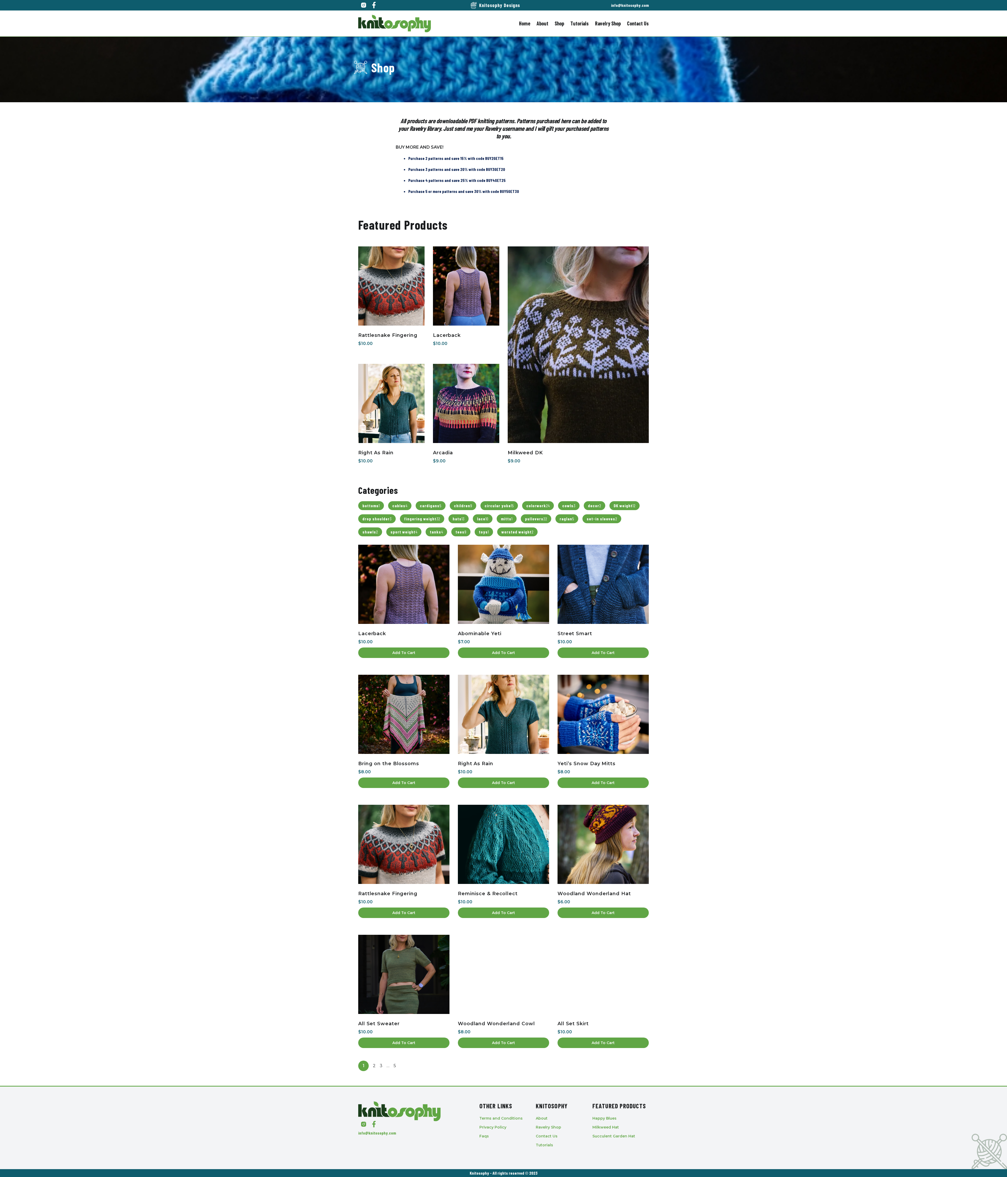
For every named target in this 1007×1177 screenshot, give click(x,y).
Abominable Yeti (479, 633)
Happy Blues (604, 1118)
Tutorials (579, 23)
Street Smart (575, 633)
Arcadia (443, 453)
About (542, 23)
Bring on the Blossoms (388, 763)
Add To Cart (403, 652)
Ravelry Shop (608, 23)
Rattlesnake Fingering (387, 335)
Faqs (484, 1136)
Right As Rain (376, 453)
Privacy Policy (492, 1127)
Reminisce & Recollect (488, 894)
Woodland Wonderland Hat (594, 894)
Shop (559, 23)
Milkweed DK (525, 453)
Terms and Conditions (501, 1118)
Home (524, 23)
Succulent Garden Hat (613, 1136)
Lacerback (447, 335)
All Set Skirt (573, 1024)
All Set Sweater (379, 1024)
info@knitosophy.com (630, 5)
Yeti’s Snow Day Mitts (586, 763)
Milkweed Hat (605, 1127)
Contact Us (638, 23)
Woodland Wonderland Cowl (496, 1024)
